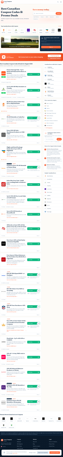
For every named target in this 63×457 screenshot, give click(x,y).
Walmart (57, 16)
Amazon (42, 16)
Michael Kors (36, 19)
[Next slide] (37, 42)
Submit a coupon (36, 446)
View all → (60, 26)
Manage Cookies (32, 452)
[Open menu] (61, 2)
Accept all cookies (55, 452)
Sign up (51, 47)
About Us (35, 441)
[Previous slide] (3, 42)
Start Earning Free (55, 55)
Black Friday (19, 446)
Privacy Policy (52, 443)
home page (50, 152)
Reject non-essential (42, 452)
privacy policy (53, 49)
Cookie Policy (51, 446)
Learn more (15, 453)
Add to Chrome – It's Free (55, 58)
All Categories (20, 443)
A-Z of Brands (59, 150)
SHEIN (47, 16)
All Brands (19, 441)
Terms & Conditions (53, 441)
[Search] (58, 2)
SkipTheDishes (36, 16)
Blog (34, 443)
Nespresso (52, 16)
